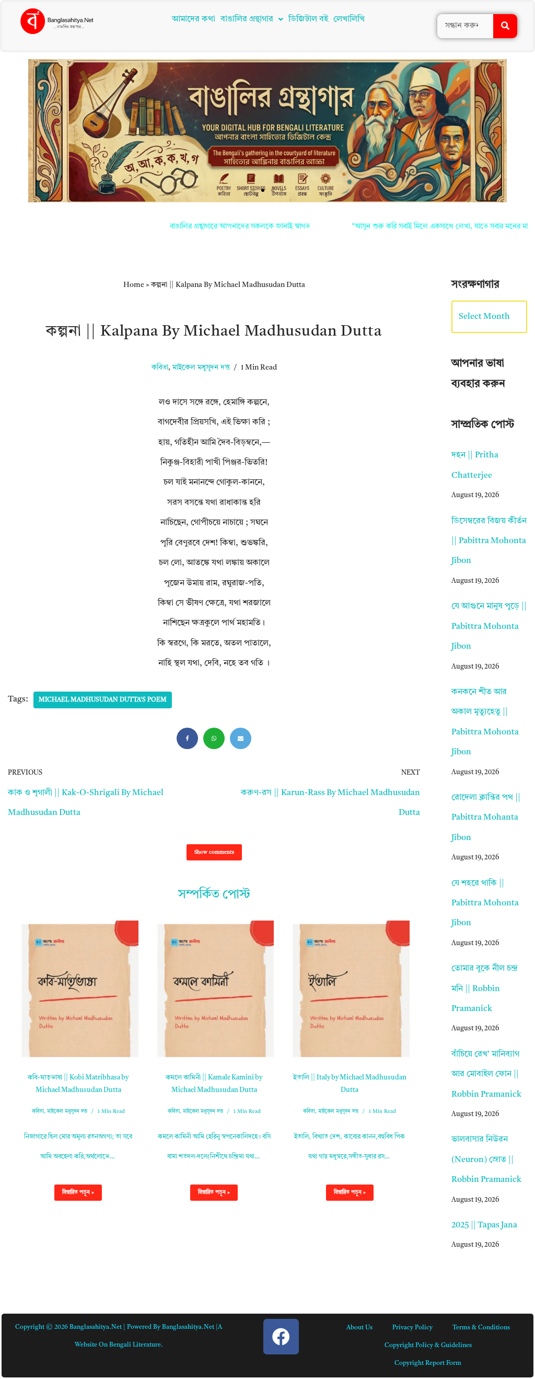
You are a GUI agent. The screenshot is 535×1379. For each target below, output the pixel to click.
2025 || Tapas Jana (484, 1225)
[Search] (505, 26)
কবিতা (160, 368)
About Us (359, 1328)
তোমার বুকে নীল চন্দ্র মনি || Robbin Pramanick (484, 988)
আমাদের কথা (193, 19)
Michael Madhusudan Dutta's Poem (103, 700)
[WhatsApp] (214, 738)
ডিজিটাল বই (308, 19)
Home (133, 285)
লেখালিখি (349, 19)
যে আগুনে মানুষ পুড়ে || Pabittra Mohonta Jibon (489, 626)
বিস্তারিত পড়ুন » (74, 1195)
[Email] (240, 738)
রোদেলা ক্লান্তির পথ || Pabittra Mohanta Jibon (485, 818)
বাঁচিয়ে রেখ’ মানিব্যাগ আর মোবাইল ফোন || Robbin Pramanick (486, 1074)
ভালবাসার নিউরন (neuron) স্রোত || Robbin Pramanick (486, 1159)
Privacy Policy (412, 1328)
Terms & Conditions (481, 1328)
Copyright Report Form (427, 1363)
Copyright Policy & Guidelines (428, 1345)
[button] (252, 19)
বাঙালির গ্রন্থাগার (246, 19)
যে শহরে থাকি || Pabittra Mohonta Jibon (485, 903)
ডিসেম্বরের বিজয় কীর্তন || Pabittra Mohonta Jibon (489, 541)
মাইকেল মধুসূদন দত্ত (201, 368)
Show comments (214, 852)
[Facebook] (187, 738)
